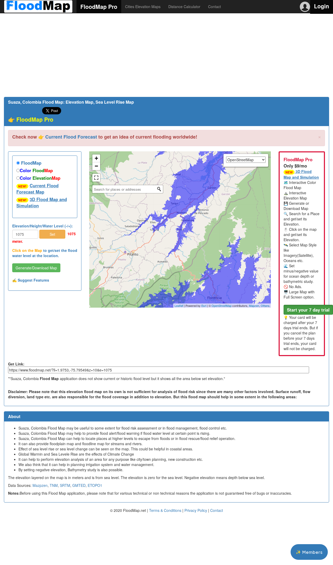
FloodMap (30, 163)
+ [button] (96, 158)
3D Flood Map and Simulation (41, 202)
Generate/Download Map (36, 267)
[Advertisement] (166, 54)
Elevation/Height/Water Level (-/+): (42, 225)
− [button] (96, 166)
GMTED (79, 485)
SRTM (65, 485)
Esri (203, 305)
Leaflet (179, 305)
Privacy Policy (195, 510)
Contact (214, 6)
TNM (54, 485)
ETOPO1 (95, 485)
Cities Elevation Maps (143, 6)
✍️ (30, 280)
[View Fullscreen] (96, 178)
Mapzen (254, 305)
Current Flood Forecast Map (37, 188)
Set (52, 234)
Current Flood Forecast (71, 136)
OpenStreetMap (222, 305)
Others (265, 305)
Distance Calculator (184, 6)
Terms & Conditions (165, 510)
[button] (308, 310)
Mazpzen (40, 485)
